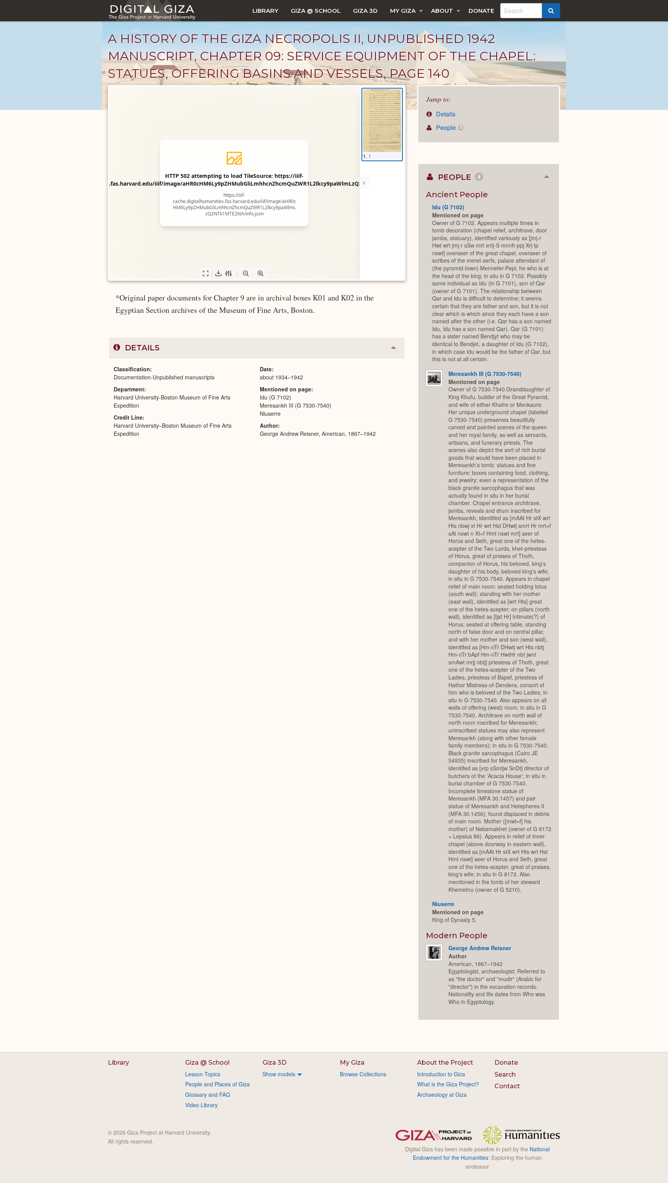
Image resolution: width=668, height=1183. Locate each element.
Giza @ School (316, 10)
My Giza (403, 10)
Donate (481, 10)
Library (265, 10)
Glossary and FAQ (207, 1094)
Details (445, 113)
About (442, 10)
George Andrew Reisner (479, 948)
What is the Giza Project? (448, 1084)
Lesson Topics (202, 1074)
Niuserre (443, 904)
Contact (507, 1086)
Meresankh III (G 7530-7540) (484, 373)
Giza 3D (365, 10)
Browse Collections (363, 1074)
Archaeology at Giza (442, 1094)
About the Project (445, 1062)
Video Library (201, 1105)
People (448, 127)
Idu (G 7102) (448, 207)
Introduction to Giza (441, 1074)
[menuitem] (265, 10)
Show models (278, 1073)
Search (505, 1074)
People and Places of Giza (217, 1084)
